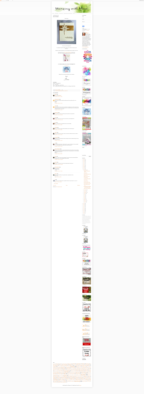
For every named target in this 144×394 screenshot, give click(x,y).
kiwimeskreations (57, 99)
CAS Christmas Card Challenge (58, 90)
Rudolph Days (85, 376)
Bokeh (83, 364)
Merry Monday (84, 372)
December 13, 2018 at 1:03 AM (58, 134)
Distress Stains (86, 368)
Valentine (55, 381)
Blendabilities (77, 364)
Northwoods (69, 373)
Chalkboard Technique (67, 366)
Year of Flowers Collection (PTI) (62, 382)
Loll (55, 143)
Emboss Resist (54, 369)
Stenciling (55, 379)
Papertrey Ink (65, 374)
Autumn (58, 364)
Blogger (80, 385)
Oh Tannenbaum (86, 177)
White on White (84, 381)
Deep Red (60, 368)
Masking (70, 372)
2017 (84, 203)
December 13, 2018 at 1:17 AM (58, 140)
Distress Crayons (76, 368)
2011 (84, 210)
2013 (84, 208)
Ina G (55, 122)
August (85, 193)
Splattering (89, 377)
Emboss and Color (60, 369)
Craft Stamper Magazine (84, 367)
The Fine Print (61, 13)
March (85, 199)
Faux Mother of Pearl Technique (80, 369)
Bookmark (86, 364)
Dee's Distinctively (56, 368)
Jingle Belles (66, 371)
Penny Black (83, 374)
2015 (84, 205)
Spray (57, 378)
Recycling (57, 376)
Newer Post (54, 185)
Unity (90, 380)
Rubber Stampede (77, 376)
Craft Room (80, 367)
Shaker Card (58, 377)
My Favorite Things (60, 373)
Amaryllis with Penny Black (87, 178)
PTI (85, 373)
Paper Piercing (88, 373)
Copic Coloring (73, 367)
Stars (85, 378)
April (84, 198)
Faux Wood (86, 369)
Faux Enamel (74, 369)
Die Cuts (63, 368)
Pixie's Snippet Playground (67, 52)
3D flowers (57, 363)
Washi (67, 381)
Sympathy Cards (61, 379)
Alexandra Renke (78, 363)
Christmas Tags (84, 366)
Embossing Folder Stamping (69, 369)
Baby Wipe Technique (65, 364)
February (85, 200)
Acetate (60, 363)
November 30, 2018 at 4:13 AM (58, 103)
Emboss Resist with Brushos (87, 188)
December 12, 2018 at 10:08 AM (59, 114)
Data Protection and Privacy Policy (68, 13)
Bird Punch (70, 364)
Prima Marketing (74, 375)
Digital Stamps (68, 368)
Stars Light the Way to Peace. (87, 183)
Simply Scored (70, 377)
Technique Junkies (72, 379)
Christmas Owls (86, 175)
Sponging (54, 378)
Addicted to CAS (69, 363)
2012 (84, 209)
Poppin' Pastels (60, 375)
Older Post (78, 185)
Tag (64, 379)
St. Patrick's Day (63, 378)
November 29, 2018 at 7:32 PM (58, 96)
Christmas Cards (79, 366)
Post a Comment (56, 183)
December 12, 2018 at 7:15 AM (58, 109)
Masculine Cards (65, 372)
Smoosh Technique (76, 377)
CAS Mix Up (70, 365)
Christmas (63, 90)
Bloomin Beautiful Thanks (87, 182)
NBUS (65, 373)
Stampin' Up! (66, 90)
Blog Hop (81, 364)
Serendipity (54, 377)
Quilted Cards (89, 375)
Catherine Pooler (62, 366)
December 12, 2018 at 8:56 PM (58, 129)
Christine (56, 127)
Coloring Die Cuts (62, 367)
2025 (84, 160)
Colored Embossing (57, 367)
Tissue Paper (68, 380)
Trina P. (56, 132)
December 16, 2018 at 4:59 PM (58, 153)
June (84, 195)
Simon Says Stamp (64, 377)
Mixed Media (54, 373)
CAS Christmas (66, 65)
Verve (62, 381)
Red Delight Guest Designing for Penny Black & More (87, 187)
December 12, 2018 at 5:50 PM (58, 124)
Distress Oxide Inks (81, 368)
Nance (55, 156)
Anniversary (87, 363)
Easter (89, 368)
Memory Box (78, 372)
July (84, 194)
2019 (84, 167)
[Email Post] (62, 89)
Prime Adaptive (78, 375)
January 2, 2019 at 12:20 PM (58, 181)
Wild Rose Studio (88, 381)
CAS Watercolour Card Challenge (84, 365)
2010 (84, 211)
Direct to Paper (72, 368)
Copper (77, 367)
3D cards (54, 363)
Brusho (89, 364)
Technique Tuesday (77, 379)
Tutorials (74, 380)
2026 (84, 159)
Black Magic (74, 364)
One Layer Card (72, 373)
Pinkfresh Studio (56, 375)
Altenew (83, 363)
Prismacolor (82, 375)
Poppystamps (65, 375)
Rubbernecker (81, 376)
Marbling (62, 372)
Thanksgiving (86, 379)
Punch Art (85, 375)
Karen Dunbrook (57, 167)
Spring (59, 378)
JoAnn (55, 117)
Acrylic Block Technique (64, 363)
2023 (84, 162)
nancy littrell (56, 137)
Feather (89, 369)
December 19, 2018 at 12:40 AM (59, 164)
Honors (74, 13)
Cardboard (59, 366)
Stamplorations (82, 378)
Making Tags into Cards (87, 176)
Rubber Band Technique (66, 376)
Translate (88, 30)
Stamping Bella (77, 378)
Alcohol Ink (73, 363)
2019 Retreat (56, 13)
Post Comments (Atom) (59, 186)
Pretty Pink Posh (70, 375)
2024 (84, 161)
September (85, 192)
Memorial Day (73, 372)
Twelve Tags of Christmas (78, 380)
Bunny (55, 94)
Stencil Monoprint (89, 378)
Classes (88, 366)
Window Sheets (54, 382)
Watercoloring (77, 381)
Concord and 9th (68, 367)
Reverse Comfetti (61, 376)
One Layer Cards (78, 373)
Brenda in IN (56, 112)
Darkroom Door (89, 367)
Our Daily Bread (82, 373)
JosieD (55, 105)
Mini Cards (89, 372)
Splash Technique (85, 377)
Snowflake (80, 377)
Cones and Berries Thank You (87, 185)
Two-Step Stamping (84, 380)
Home (53, 13)
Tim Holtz (64, 380)
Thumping (61, 380)
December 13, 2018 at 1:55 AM (58, 146)
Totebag (71, 380)
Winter (57, 382)
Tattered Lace (67, 379)
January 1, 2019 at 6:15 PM (58, 176)
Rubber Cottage (72, 376)
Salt (89, 376)
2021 (84, 165)
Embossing (64, 369)
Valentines (59, 381)
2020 (84, 166)
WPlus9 (65, 381)
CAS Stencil (76, 365)
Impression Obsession (66, 370)
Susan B (56, 162)
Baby (60, 364)
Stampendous (67, 378)
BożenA (56, 173)
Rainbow (54, 376)
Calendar (54, 366)
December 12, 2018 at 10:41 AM (59, 119)
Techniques (82, 379)
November (85, 189)
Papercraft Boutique (57, 148)
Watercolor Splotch (71, 381)
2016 (84, 204)
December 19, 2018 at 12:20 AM (59, 159)
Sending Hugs (85, 172)
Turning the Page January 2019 (87, 171)
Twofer (87, 380)
